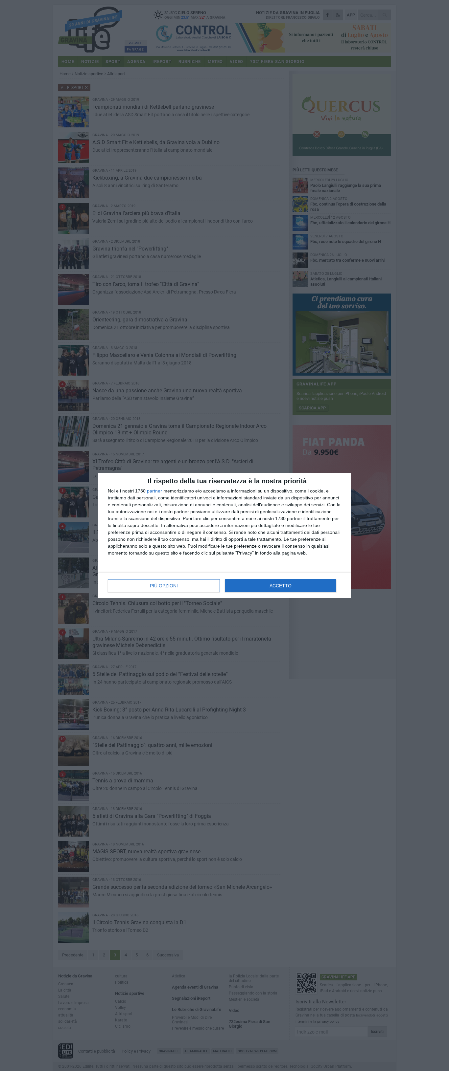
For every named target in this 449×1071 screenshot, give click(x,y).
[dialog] (224, 535)
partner (154, 491)
